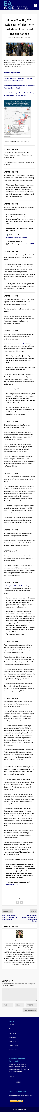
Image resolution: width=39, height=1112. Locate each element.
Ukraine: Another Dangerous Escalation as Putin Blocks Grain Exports (19, 79)
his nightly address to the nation (16, 586)
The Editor (11, 1029)
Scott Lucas (17, 38)
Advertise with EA (14, 1041)
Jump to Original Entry (12, 73)
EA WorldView (22, 1109)
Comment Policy (13, 1045)
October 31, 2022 (12, 884)
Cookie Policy (12, 1050)
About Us (11, 1025)
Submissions (12, 1037)
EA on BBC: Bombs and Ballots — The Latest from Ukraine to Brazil (19, 87)
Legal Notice (12, 1033)
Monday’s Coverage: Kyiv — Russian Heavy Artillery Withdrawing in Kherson (19, 94)
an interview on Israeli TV (14, 344)
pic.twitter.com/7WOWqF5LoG (16, 237)
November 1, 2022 (27, 244)
